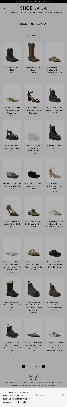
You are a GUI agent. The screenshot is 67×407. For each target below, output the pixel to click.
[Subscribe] (62, 395)
